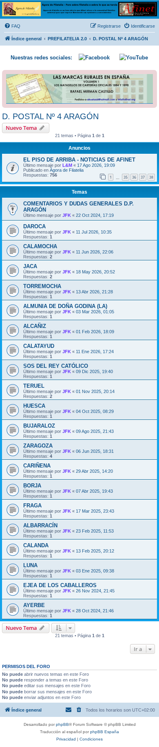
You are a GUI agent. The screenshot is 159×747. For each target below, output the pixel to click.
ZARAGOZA (38, 446)
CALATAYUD (38, 346)
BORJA (32, 486)
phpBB (62, 724)
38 (151, 177)
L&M (67, 165)
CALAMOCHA (40, 246)
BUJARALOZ (39, 426)
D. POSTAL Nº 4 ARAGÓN (50, 116)
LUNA (30, 565)
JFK (66, 215)
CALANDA (36, 545)
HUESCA (34, 406)
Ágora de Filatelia (67, 170)
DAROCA (34, 226)
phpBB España (104, 732)
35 (126, 177)
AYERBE (34, 605)
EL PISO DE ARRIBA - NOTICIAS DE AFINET (79, 160)
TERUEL (33, 386)
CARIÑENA (37, 466)
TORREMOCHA (42, 286)
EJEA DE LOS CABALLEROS (60, 585)
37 (143, 177)
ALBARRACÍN (40, 525)
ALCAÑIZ (34, 326)
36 (134, 177)
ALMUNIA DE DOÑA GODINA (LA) (65, 306)
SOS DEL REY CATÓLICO (55, 366)
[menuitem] (12, 26)
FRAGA (32, 505)
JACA (30, 266)
